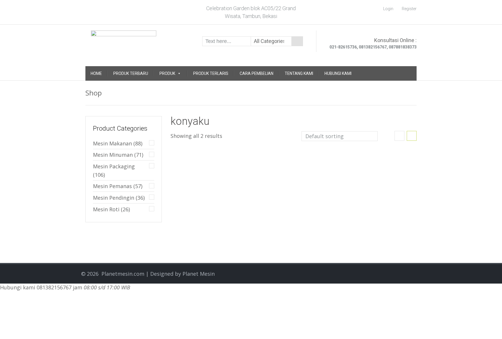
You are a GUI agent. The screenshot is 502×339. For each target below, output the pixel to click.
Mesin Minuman (113, 154)
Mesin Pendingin (113, 197)
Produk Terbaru (130, 73)
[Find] (297, 41)
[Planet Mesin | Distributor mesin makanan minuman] (123, 40)
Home (96, 73)
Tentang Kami (299, 73)
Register (409, 8)
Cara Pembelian (256, 73)
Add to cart (231, 166)
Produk (167, 73)
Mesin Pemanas (112, 186)
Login (388, 8)
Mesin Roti (106, 209)
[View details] (192, 154)
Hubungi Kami (338, 73)
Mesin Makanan (112, 143)
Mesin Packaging (114, 166)
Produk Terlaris (210, 73)
